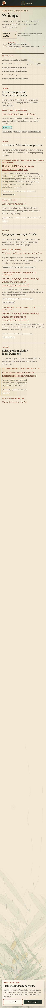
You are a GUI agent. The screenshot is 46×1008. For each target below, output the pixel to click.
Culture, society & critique (10, 75)
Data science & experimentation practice (15, 78)
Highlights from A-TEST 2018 (18, 627)
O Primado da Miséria (14, 679)
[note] (7, 127)
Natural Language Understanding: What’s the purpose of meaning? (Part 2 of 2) (20, 282)
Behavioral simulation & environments (14, 67)
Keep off (13, 1002)
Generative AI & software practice (12, 64)
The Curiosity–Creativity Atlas (18, 114)
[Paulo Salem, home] (4, 3)
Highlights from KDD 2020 (17, 492)
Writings (29, 3)
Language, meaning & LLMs (34, 64)
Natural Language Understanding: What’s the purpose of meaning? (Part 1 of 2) (20, 316)
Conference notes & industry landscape (14, 71)
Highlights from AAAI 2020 (17, 524)
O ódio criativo (10, 723)
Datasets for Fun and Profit (16, 901)
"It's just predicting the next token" (22, 253)
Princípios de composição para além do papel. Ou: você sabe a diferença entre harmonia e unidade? (22, 778)
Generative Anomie (14, 204)
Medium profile (9, 34)
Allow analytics (33, 1002)
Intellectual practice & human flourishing (15, 60)
